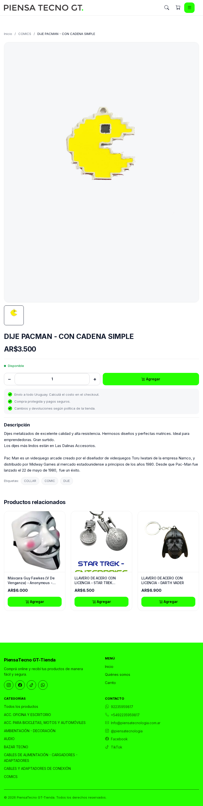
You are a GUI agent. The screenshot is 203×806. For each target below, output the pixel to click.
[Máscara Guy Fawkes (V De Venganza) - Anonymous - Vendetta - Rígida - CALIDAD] (34, 541)
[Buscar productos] (166, 7)
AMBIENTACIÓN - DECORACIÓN (29, 731)
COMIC (50, 481)
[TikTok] (31, 685)
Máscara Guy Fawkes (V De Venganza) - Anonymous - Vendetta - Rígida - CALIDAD (31, 580)
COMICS (24, 34)
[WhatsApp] (43, 685)
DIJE (66, 481)
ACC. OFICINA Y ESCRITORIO (27, 715)
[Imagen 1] (14, 315)
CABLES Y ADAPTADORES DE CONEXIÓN (37, 768)
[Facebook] (20, 685)
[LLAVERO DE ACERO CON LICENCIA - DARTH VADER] (168, 541)
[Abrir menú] (189, 7)
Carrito (110, 683)
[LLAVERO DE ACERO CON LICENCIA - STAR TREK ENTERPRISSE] (101, 541)
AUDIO (9, 739)
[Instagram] (8, 685)
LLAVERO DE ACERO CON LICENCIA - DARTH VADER (162, 580)
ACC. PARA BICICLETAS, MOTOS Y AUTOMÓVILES (45, 722)
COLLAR (30, 481)
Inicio (8, 34)
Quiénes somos (117, 674)
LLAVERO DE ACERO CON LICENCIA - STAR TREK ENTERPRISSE (95, 580)
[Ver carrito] (178, 7)
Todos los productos (21, 706)
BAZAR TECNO (16, 747)
